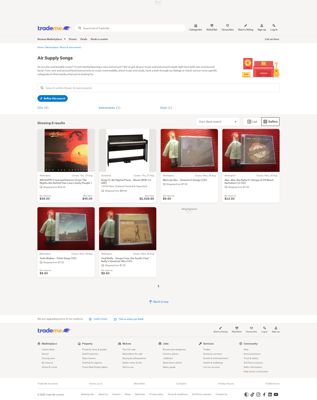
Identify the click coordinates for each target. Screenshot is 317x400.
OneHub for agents (92, 362)
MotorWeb (139, 384)
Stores (73, 39)
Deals (83, 39)
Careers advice (170, 353)
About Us (103, 394)
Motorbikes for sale (133, 353)
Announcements (252, 353)
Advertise (140, 394)
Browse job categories (174, 349)
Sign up (262, 29)
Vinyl (163, 107)
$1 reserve (47, 362)
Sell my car (128, 367)
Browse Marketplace (50, 39)
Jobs (166, 343)
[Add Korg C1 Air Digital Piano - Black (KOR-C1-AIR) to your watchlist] (151, 134)
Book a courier (99, 39)
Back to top (161, 301)
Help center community (256, 371)
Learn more (100, 318)
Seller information (253, 367)
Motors (127, 343)
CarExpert (181, 384)
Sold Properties (90, 353)
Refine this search (54, 98)
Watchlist (237, 331)
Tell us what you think (131, 319)
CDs (40, 107)
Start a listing (220, 331)
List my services (211, 367)
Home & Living (49, 367)
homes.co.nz (95, 384)
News (128, 394)
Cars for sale (129, 349)
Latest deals (48, 349)
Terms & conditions (178, 394)
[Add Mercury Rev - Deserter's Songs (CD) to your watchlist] (213, 134)
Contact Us (221, 394)
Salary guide (169, 367)
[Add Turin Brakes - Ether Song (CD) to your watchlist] (89, 212)
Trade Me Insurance (47, 384)
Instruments (107, 107)
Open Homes (89, 358)
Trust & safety (251, 358)
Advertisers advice (172, 362)
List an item (272, 39)
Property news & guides (94, 349)
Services (208, 343)
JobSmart (168, 358)
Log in (273, 29)
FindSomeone (272, 384)
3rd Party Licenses (253, 362)
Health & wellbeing (213, 362)
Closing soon (48, 358)
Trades (206, 349)
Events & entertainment (215, 358)
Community (251, 343)
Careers (116, 394)
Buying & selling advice (134, 358)
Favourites (251, 331)
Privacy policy (156, 394)
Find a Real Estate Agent (95, 367)
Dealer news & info (132, 362)
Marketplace (49, 343)
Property (87, 343)
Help (246, 349)
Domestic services (212, 353)
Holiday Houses (226, 384)
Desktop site (87, 394)
